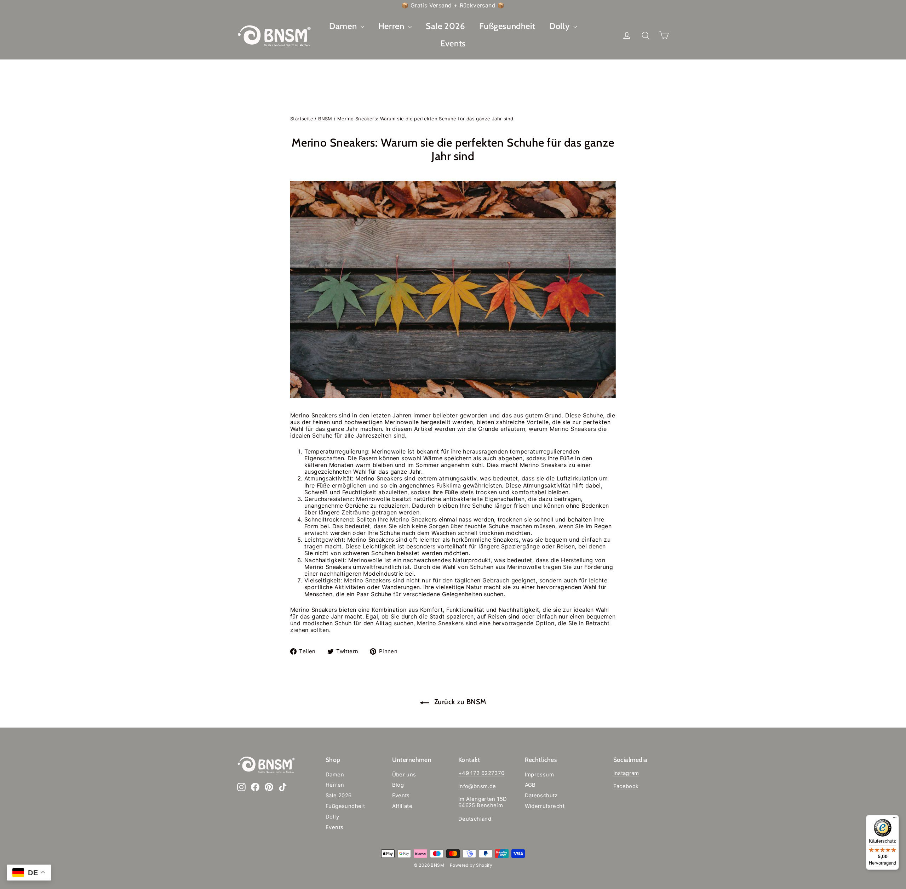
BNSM (325, 118)
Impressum (539, 774)
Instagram (626, 773)
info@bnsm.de (477, 786)
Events (453, 43)
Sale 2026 (445, 26)
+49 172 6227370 (481, 773)
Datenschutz (541, 795)
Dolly (560, 26)
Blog (398, 785)
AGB (530, 785)
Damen (344, 26)
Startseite (301, 118)
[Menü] (894, 819)
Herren (392, 26)
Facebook (626, 786)
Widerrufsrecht (545, 806)
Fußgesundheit (507, 26)
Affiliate (402, 806)
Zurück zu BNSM (459, 701)
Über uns (404, 774)
